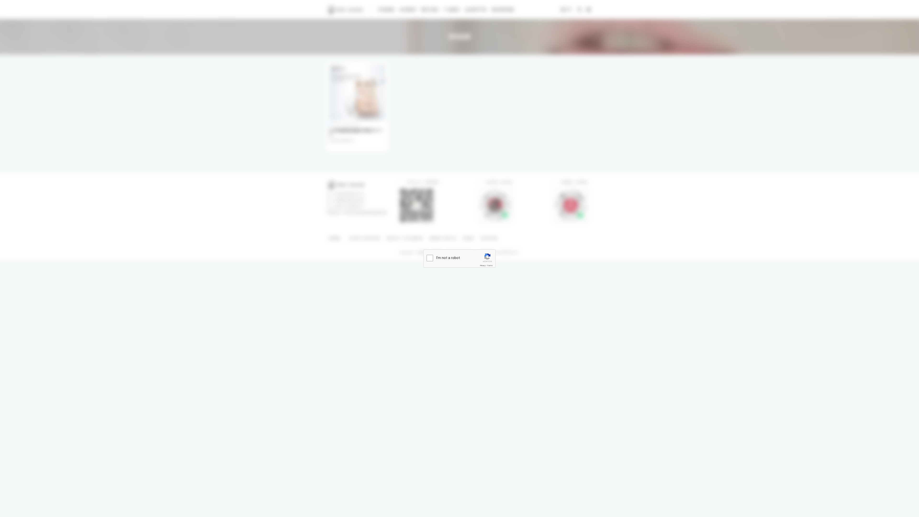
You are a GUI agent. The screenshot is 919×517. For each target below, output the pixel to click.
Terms (490, 265)
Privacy (483, 265)
